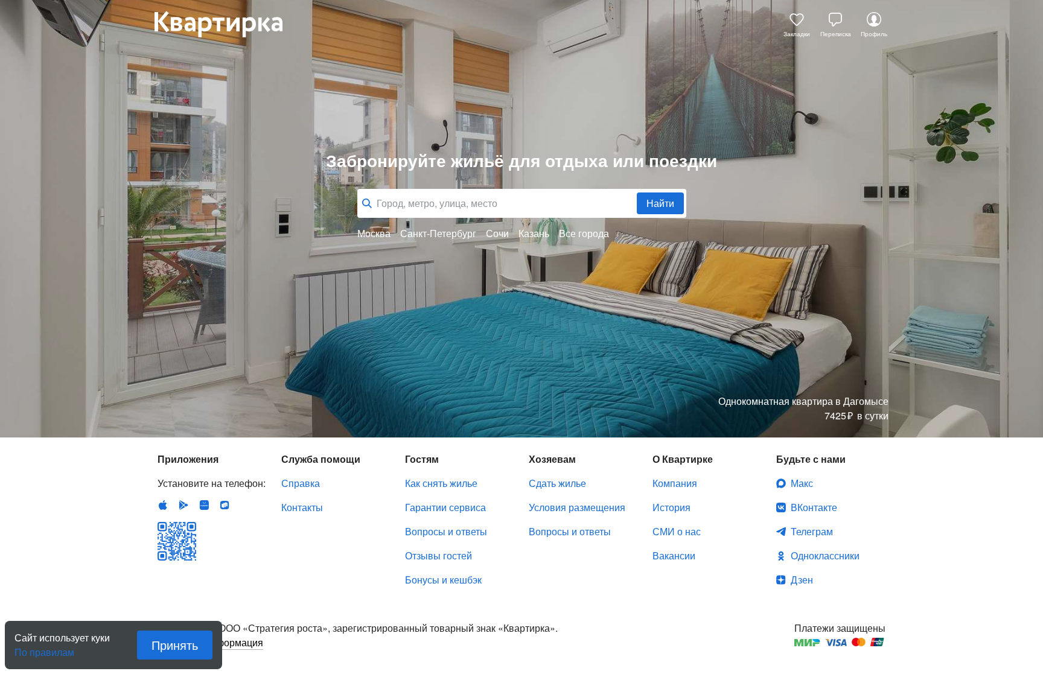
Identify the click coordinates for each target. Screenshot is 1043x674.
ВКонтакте (814, 507)
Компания (674, 483)
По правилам (44, 647)
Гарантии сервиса (445, 507)
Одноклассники (825, 555)
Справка (300, 483)
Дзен (802, 580)
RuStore (224, 505)
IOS (163, 505)
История (671, 507)
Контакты (302, 507)
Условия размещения (577, 507)
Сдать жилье (557, 483)
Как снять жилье (441, 483)
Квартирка (227, 24)
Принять (175, 644)
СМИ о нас (676, 531)
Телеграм (812, 531)
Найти (660, 203)
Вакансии (673, 555)
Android (183, 505)
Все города (584, 233)
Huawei (204, 505)
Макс (802, 483)
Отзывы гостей (438, 555)
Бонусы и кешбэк (443, 580)
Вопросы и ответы (446, 531)
